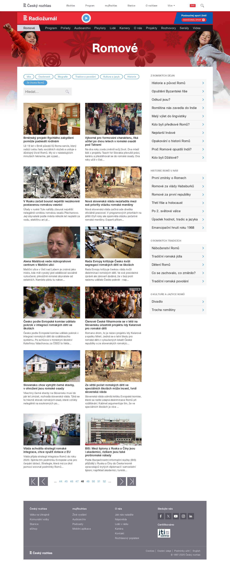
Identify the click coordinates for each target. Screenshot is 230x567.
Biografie (63, 76)
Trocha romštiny (163, 310)
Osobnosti (44, 76)
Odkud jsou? (161, 99)
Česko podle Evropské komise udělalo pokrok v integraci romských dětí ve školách (49, 325)
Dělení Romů (161, 265)
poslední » (131, 481)
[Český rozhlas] (37, 5)
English (196, 551)
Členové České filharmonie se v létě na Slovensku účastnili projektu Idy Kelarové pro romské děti (113, 325)
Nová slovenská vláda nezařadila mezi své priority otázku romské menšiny (111, 203)
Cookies (150, 551)
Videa (197, 28)
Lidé (113, 28)
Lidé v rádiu (121, 524)
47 (77, 481)
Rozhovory (168, 28)
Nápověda (121, 519)
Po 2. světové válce (166, 211)
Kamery (125, 28)
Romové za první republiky (171, 194)
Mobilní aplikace (81, 528)
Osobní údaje (164, 551)
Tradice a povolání (85, 76)
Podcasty (77, 524)
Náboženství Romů (165, 248)
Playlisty (100, 28)
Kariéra (119, 528)
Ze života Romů (35, 82)
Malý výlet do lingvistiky (169, 116)
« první (33, 481)
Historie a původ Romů (168, 83)
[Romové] (115, 49)
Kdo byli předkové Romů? (171, 124)
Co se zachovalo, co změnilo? (174, 273)
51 (98, 481)
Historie (131, 76)
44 (60, 481)
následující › (121, 481)
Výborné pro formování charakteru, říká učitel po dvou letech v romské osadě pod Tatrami (111, 141)
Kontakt (119, 533)
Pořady (66, 28)
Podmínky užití (182, 551)
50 (93, 481)
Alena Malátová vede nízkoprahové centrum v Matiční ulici (47, 263)
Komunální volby (39, 519)
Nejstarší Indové (163, 133)
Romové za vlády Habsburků (173, 186)
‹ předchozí (43, 481)
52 (104, 481)
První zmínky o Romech (169, 178)
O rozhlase (151, 5)
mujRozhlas (111, 5)
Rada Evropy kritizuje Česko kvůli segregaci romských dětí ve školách (109, 263)
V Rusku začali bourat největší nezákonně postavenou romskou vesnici (51, 203)
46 (71, 481)
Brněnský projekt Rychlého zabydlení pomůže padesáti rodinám (48, 139)
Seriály (184, 28)
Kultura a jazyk (111, 76)
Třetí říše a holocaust (167, 203)
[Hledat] (202, 5)
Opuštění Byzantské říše (169, 91)
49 (88, 481)
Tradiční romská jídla (167, 256)
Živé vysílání (79, 514)
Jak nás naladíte (124, 514)
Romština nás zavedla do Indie (174, 108)
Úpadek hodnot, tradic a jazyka (175, 219)
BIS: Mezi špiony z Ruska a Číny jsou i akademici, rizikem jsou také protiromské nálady (110, 452)
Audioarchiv (82, 28)
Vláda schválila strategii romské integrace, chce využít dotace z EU (47, 450)
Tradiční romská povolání (170, 281)
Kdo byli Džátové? (165, 157)
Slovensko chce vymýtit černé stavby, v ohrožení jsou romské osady (48, 386)
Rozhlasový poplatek (127, 538)
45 (66, 481)
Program (89, 5)
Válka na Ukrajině (39, 514)
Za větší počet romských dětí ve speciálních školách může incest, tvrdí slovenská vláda (111, 388)
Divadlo (157, 301)
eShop (33, 528)
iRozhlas (70, 5)
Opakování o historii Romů (171, 141)
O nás (138, 28)
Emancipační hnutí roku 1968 (173, 227)
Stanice (131, 5)
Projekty (151, 28)
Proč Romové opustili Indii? (172, 149)
